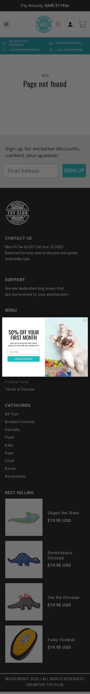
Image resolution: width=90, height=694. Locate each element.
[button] (24, 360)
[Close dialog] (85, 320)
